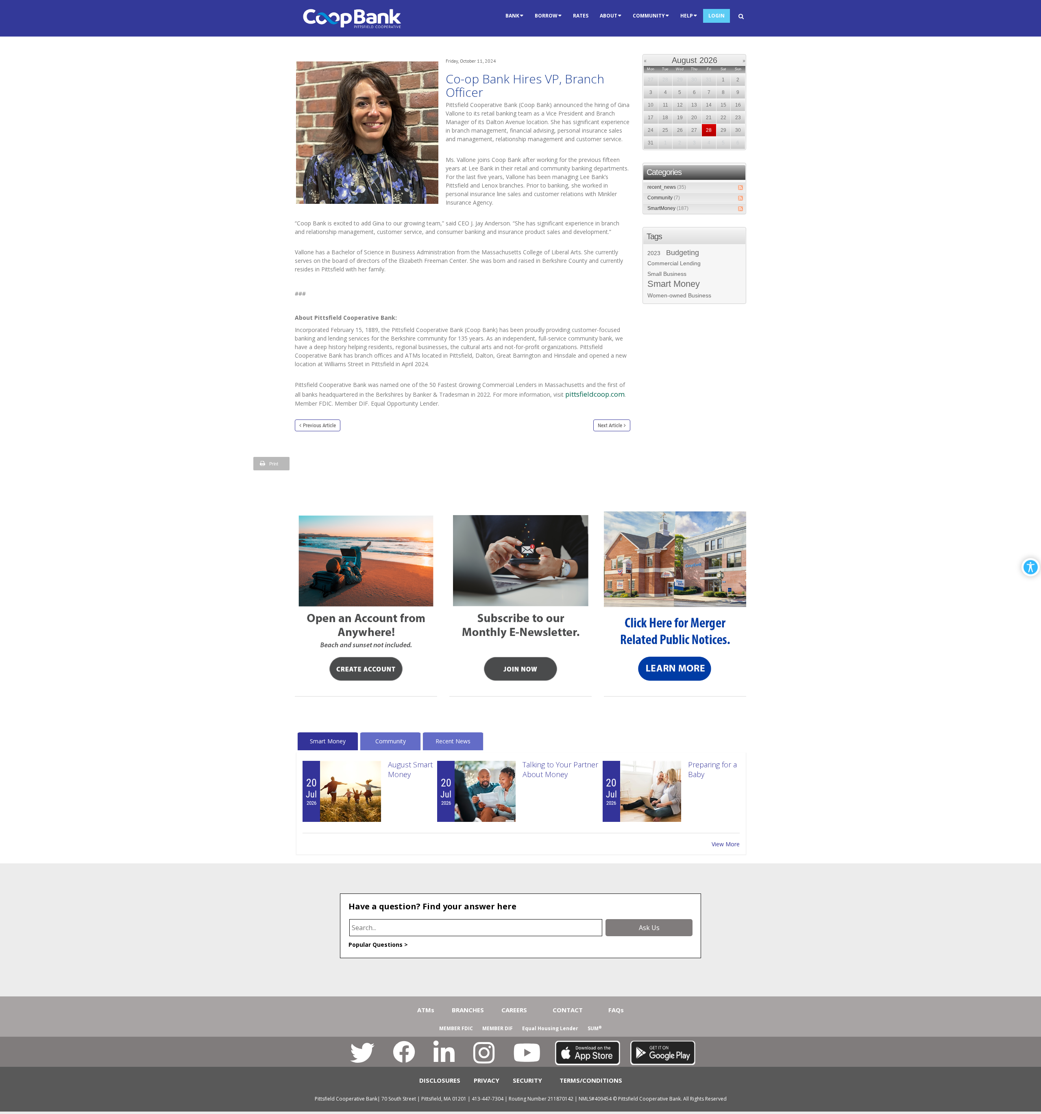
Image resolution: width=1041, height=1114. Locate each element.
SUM (595, 1028)
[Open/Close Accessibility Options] (1031, 567)
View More (726, 844)
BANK (512, 15)
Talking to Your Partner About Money (560, 769)
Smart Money (673, 284)
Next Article (610, 425)
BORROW (546, 15)
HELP (686, 15)
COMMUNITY (649, 15)
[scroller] (1027, 1104)
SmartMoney (667, 208)
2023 (653, 253)
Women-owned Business (679, 295)
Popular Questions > (378, 944)
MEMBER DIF (497, 1028)
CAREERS (514, 1010)
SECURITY (527, 1080)
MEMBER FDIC (456, 1028)
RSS (740, 187)
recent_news (666, 187)
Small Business (666, 273)
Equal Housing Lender (550, 1028)
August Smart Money (410, 769)
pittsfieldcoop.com (595, 394)
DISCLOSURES (439, 1080)
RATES (580, 15)
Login (716, 15)
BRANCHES (468, 1010)
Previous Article (319, 425)
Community (663, 198)
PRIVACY (486, 1080)
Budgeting (682, 252)
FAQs (616, 1010)
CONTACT (568, 1010)
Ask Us (649, 927)
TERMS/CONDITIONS (591, 1080)
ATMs (425, 1010)
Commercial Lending (674, 263)
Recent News (453, 741)
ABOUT (608, 15)
